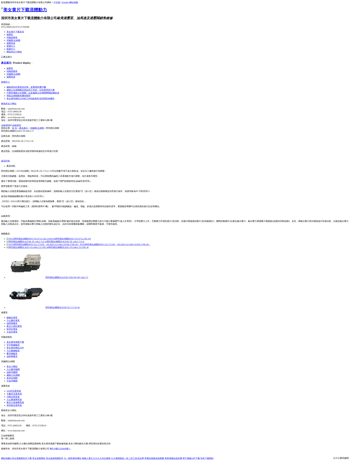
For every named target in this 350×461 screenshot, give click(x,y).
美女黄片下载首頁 (15, 32)
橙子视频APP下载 (191, 458)
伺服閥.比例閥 (13, 40)
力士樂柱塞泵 (13, 320)
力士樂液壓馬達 (14, 399)
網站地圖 (73, 2)
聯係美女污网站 (14, 52)
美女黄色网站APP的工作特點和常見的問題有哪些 (30, 98)
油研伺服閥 (12, 372)
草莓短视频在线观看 (154, 458)
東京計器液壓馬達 (15, 402)
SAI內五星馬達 (14, 391)
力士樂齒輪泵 (13, 351)
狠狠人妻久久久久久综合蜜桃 (96, 458)
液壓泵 (10, 34)
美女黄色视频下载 (15, 342)
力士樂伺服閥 (13, 369)
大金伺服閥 (12, 381)
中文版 (57, 2)
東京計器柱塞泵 (14, 326)
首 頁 (14, 128)
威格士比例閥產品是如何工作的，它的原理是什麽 (31, 90)
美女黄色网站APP (15, 348)
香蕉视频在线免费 (173, 458)
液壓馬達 (11, 43)
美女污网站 (12, 366)
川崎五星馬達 (13, 397)
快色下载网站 (207, 458)
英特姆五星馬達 (14, 405)
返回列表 (5, 161)
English (65, 2)
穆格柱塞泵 (12, 317)
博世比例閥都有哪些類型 (19, 96)
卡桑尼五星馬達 (14, 394)
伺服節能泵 (12, 37)
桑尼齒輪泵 (12, 353)
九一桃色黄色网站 (72, 458)
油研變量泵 (12, 323)
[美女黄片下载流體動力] (24, 9)
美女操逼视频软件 (54, 458)
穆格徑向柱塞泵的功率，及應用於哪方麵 (26, 87)
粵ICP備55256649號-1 (60, 448)
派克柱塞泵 (12, 329)
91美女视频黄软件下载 (21, 458)
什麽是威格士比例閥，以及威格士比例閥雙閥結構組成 (33, 93)
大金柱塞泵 (12, 332)
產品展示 (6, 62)
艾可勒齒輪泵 (13, 345)
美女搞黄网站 (38, 458)
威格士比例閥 (13, 375)
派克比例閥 (12, 378)
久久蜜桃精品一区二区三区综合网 (127, 458)
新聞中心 (11, 46)
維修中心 (11, 49)
